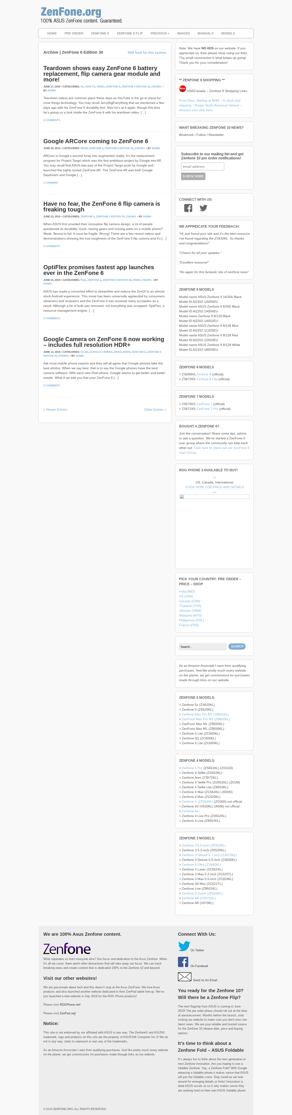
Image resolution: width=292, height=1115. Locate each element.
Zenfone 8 (203, 374)
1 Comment (50, 182)
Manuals (206, 33)
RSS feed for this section (147, 52)
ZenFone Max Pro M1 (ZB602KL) (206, 719)
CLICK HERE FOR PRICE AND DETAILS (214, 487)
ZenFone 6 (113, 86)
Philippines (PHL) (191, 620)
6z (82, 86)
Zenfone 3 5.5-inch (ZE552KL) (204, 845)
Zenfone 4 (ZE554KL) (197, 801)
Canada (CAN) (189, 601)
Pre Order (74, 33)
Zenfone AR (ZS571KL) (199, 898)
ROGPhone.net (70, 1004)
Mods (118, 352)
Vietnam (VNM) (190, 610)
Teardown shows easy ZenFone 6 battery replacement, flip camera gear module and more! (101, 74)
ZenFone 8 (100, 33)
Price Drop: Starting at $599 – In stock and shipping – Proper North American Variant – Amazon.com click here (210, 105)
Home (52, 33)
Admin (51, 90)
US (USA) (186, 596)
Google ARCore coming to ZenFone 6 (95, 141)
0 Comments (51, 120)
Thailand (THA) (190, 606)
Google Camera (101, 352)
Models (228, 33)
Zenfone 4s (190, 811)
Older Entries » (155, 409)
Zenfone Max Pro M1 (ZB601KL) (205, 714)
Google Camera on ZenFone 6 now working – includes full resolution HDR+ (103, 342)
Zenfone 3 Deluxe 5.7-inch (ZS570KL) (209, 855)
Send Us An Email (205, 980)
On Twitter (197, 950)
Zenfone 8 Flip (206, 379)
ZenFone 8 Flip (130, 33)
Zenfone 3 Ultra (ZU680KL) (201, 864)
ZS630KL (156, 86)
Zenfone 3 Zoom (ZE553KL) (202, 893)
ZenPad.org (67, 1013)
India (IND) (187, 591)
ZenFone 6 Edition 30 (135, 86)
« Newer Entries (55, 409)
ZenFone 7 (204, 404)
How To (90, 86)
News (84, 148)
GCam (84, 352)
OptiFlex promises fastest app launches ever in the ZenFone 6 (98, 270)
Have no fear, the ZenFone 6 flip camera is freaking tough (101, 206)
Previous (160, 33)
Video (100, 86)
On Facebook (199, 966)
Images (183, 33)
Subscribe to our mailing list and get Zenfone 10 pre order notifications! (212, 156)
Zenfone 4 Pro (192, 768)
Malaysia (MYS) (190, 615)
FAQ (83, 280)
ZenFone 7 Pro (207, 409)
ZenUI (136, 280)
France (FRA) (189, 625)
